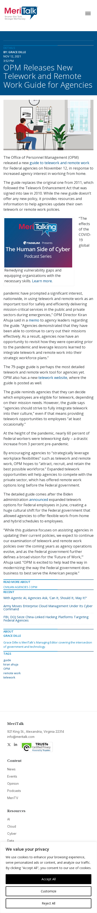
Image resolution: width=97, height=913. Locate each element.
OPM (34, 587)
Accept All (49, 879)
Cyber (11, 833)
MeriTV (12, 798)
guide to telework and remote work (59, 162)
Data (10, 841)
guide (7, 660)
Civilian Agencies (15, 587)
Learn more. (42, 280)
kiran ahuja (10, 664)
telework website (52, 377)
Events (12, 776)
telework (9, 677)
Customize (48, 891)
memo (34, 320)
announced (38, 499)
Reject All (48, 903)
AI (8, 819)
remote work (12, 673)
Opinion (13, 783)
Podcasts (14, 791)
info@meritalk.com (21, 737)
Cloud (11, 826)
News (11, 769)
